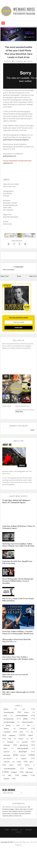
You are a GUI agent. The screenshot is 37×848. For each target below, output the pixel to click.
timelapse (14, 772)
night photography (22, 748)
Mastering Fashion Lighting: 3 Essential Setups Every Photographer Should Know (18, 632)
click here (19, 412)
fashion (30, 735)
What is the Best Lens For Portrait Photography (15, 675)
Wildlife (25, 719)
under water (29, 772)
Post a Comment (8, 270)
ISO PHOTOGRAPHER (21, 715)
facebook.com (8, 163)
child (28, 725)
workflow (6, 778)
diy (32, 732)
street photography (9, 768)
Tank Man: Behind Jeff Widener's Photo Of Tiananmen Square (18, 527)
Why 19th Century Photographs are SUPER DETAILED (18, 693)
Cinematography (8, 712)
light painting (24, 745)
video (9, 775)
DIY (21, 829)
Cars (23, 709)
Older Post (33, 276)
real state (7, 762)
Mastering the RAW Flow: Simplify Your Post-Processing (17, 562)
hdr (32, 738)
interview (25, 742)
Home (19, 276)
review (19, 762)
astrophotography (9, 722)
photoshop (7, 755)
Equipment (14, 829)
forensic (20, 738)
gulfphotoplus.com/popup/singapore (16, 140)
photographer (23, 751)
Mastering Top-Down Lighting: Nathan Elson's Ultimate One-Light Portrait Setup (18, 545)
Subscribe (18, 327)
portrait (23, 755)
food (9, 738)
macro (5, 748)
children (6, 728)
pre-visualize (7, 758)
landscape (7, 745)
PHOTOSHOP (28, 829)
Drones (26, 712)
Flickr (5, 715)
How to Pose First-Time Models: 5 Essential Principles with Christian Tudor (17, 658)
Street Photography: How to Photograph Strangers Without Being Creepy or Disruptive (17, 581)
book (18, 725)
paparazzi (7, 751)
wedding (24, 775)
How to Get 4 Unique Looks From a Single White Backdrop (18, 599)
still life (27, 765)
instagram (10, 742)
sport (31, 762)
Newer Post (4, 276)
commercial (22, 728)
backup (8, 725)
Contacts (18, 832)
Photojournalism (8, 719)
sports (11, 765)
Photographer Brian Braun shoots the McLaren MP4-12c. (16, 640)
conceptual (7, 732)
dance (21, 732)
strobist (30, 768)
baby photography (27, 722)
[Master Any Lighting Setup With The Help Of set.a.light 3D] (18, 34)
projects (23, 758)
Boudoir (6, 709)
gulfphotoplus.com (9, 156)
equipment (12, 735)
